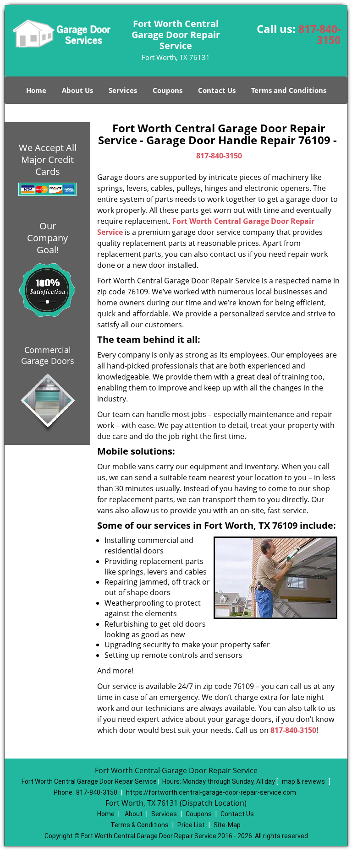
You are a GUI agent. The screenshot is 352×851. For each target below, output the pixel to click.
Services (123, 90)
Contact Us (217, 90)
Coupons (167, 90)
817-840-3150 (319, 34)
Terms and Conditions (288, 90)
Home (36, 90)
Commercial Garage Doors (47, 355)
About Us (77, 90)
